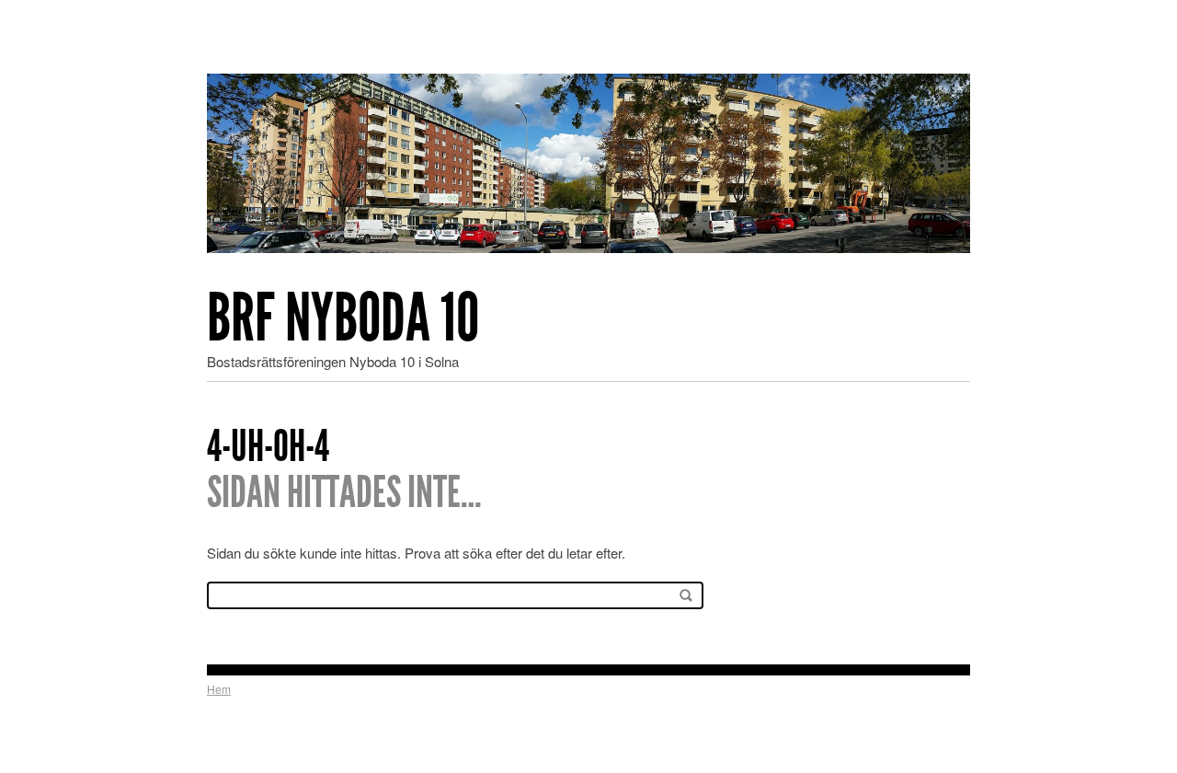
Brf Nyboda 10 (343, 318)
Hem (219, 689)
